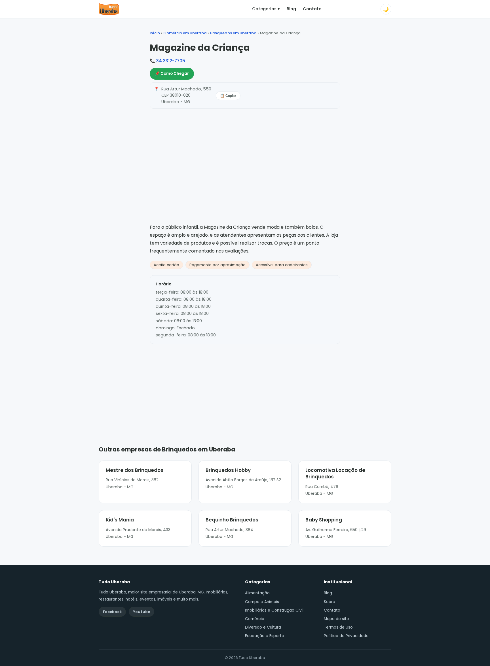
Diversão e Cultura (263, 627)
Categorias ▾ (266, 9)
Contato (312, 9)
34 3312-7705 (170, 61)
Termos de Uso (338, 627)
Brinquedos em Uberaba (233, 33)
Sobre (329, 602)
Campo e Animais (262, 602)
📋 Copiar (228, 96)
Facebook (112, 611)
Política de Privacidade (346, 636)
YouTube (141, 611)
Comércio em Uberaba (185, 33)
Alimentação (257, 593)
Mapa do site (336, 619)
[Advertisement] (245, 386)
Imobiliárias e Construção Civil (274, 610)
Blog (291, 9)
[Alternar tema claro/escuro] (386, 9)
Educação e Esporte (264, 636)
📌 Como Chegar (172, 73)
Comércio (254, 619)
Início (155, 33)
